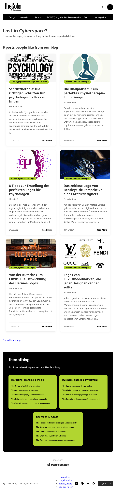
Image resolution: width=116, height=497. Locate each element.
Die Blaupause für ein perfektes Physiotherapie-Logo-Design (84, 93)
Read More (47, 140)
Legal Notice (66, 480)
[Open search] (102, 7)
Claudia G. (14, 199)
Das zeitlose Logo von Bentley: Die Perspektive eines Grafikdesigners (83, 190)
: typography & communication (27, 394)
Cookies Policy (66, 487)
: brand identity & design (25, 385)
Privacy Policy (65, 483)
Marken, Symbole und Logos (77, 81)
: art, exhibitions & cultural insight (55, 427)
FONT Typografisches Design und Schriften (67, 17)
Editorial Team (15, 106)
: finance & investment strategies (80, 390)
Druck (38, 17)
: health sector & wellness (51, 431)
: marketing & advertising (24, 390)
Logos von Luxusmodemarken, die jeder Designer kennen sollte (82, 281)
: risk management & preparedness (55, 440)
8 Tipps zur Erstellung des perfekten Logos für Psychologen (29, 190)
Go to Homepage (12, 340)
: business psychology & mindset (79, 394)
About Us (65, 477)
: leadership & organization (77, 385)
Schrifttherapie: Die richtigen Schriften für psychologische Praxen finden (27, 95)
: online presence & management (81, 399)
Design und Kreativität (19, 17)
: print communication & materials (29, 399)
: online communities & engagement (30, 403)
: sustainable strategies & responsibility (56, 422)
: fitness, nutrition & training (51, 435)
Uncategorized (100, 17)
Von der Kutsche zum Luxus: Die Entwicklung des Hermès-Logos (27, 279)
